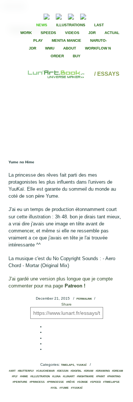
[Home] (56, 74)
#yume (64, 387)
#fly (15, 376)
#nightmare (85, 376)
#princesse (55, 382)
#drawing (103, 370)
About (69, 48)
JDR (92, 33)
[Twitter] (109, 16)
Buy (77, 56)
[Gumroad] (46, 16)
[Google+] (115, 16)
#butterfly (26, 370)
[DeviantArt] (59, 16)
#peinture (20, 382)
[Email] (26, 16)
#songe (82, 382)
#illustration (40, 376)
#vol (54, 387)
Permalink (84, 298)
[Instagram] (83, 16)
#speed (95, 382)
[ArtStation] (71, 16)
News (41, 25)
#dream (117, 370)
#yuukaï (76, 387)
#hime (24, 376)
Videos (72, 33)
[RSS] (35, 16)
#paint (100, 376)
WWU (49, 48)
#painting (113, 376)
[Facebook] (103, 16)
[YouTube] (94, 16)
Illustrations (70, 25)
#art (12, 370)
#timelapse (111, 382)
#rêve (70, 382)
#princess (37, 382)
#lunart (69, 376)
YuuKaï (81, 365)
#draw (88, 370)
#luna (56, 376)
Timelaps (67, 365)
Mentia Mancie (66, 40)
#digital (76, 370)
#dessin (62, 370)
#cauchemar (45, 370)
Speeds (48, 33)
